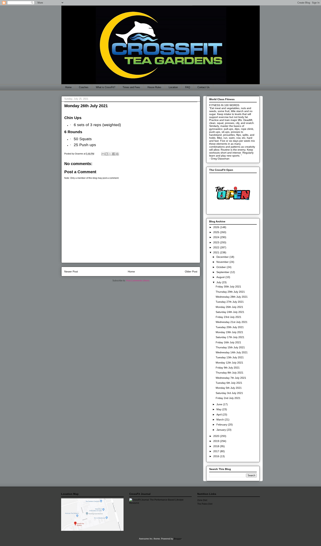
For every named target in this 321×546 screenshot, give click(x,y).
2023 (216, 242)
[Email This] (103, 154)
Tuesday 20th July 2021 (230, 327)
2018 (216, 446)
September (223, 272)
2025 (216, 232)
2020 (216, 436)
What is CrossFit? (105, 87)
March (220, 419)
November (222, 261)
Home (68, 87)
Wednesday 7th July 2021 (231, 377)
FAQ (187, 87)
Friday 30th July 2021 (228, 286)
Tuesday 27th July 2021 (230, 301)
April (219, 414)
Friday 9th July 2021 (228, 367)
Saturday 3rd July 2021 (229, 393)
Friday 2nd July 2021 (228, 398)
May (219, 409)
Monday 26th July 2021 (229, 306)
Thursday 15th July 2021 (230, 347)
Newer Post (71, 271)
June (219, 404)
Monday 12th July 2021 (229, 362)
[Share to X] (110, 154)
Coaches (83, 87)
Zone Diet (202, 500)
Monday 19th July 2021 (229, 332)
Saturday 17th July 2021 (230, 337)
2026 (216, 227)
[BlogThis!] (106, 154)
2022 (216, 247)
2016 (216, 456)
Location (173, 87)
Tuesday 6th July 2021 (229, 382)
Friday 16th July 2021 (228, 342)
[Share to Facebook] (114, 154)
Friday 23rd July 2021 (228, 316)
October (221, 267)
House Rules (154, 87)
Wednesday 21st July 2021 (231, 321)
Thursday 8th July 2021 (229, 372)
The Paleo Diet (204, 504)
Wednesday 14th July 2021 (232, 352)
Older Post (191, 271)
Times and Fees (131, 87)
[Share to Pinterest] (117, 154)
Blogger (177, 538)
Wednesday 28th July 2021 (232, 296)
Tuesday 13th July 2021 (230, 357)
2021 (216, 252)
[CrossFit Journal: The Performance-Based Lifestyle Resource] (160, 503)
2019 (216, 441)
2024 (216, 237)
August (220, 277)
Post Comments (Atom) (137, 280)
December (222, 256)
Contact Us (203, 87)
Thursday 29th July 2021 (230, 291)
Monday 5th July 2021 (229, 387)
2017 (216, 451)
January (221, 429)
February (222, 424)
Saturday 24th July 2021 (230, 311)
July (219, 282)
